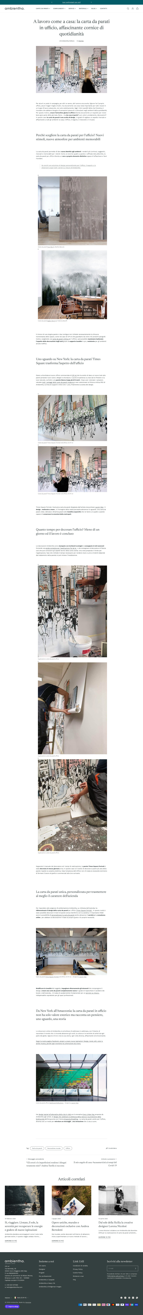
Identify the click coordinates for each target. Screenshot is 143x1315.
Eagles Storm (51, 321)
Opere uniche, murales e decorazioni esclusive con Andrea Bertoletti (70, 1226)
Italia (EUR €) (21, 1298)
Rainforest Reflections (57, 1103)
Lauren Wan (99, 507)
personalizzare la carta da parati (63, 915)
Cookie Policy (77, 1273)
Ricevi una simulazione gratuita (71, 2)
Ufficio (68, 1148)
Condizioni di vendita (80, 1266)
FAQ (74, 1280)
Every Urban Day (89, 1114)
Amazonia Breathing (71, 1119)
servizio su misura (92, 993)
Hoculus (28, 1302)
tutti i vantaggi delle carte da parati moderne (58, 382)
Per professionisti (45, 1276)
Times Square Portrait (84, 910)
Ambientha (14, 1302)
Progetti (41, 1273)
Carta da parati (37, 1148)
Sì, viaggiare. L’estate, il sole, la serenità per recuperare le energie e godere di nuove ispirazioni (24, 1226)
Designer (42, 1269)
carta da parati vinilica (61, 339)
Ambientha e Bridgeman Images (50, 1287)
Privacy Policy (78, 1269)
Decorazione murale (54, 1148)
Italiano (7, 1298)
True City (50, 247)
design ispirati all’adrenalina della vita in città (55, 1114)
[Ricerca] (128, 8)
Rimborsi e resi (78, 1276)
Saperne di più (11, 1241)
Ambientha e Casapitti (46, 1280)
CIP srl (74, 375)
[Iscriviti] (135, 1268)
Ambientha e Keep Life (47, 1283)
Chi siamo (42, 1266)
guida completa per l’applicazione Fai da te (61, 548)
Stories (81, 41)
